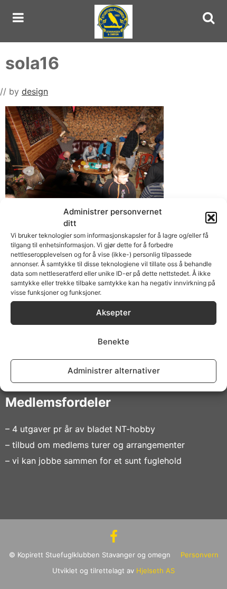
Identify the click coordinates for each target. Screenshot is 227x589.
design (35, 91)
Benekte (113, 341)
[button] (211, 217)
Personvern (200, 554)
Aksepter (113, 312)
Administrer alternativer (114, 371)
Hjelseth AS (155, 570)
